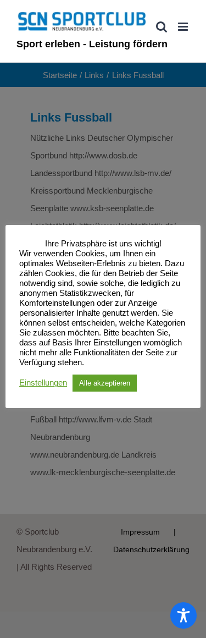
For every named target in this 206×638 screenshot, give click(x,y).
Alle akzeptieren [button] (104, 383)
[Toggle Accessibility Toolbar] (183, 615)
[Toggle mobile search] (161, 26)
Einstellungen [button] (43, 382)
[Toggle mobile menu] (184, 26)
